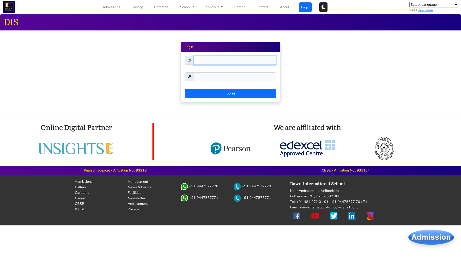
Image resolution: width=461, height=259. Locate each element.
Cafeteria (161, 7)
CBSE (79, 203)
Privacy (133, 209)
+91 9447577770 (203, 186)
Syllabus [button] (213, 7)
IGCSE (80, 209)
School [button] (186, 7)
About (284, 7)
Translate (425, 10)
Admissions (111, 7)
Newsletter (136, 198)
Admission (431, 238)
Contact (262, 7)
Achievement (138, 203)
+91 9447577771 (203, 197)
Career (239, 7)
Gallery (137, 7)
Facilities (134, 192)
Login (305, 7)
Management (138, 181)
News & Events (140, 187)
